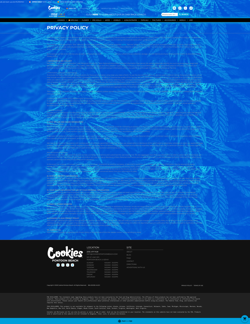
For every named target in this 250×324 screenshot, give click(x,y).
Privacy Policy (186, 285)
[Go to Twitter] (185, 8)
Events (96, 8)
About (129, 252)
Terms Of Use (198, 285)
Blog (129, 255)
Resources (125, 8)
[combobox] (169, 14)
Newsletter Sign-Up (109, 8)
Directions (132, 264)
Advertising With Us (136, 267)
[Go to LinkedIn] (191, 8)
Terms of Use (108, 54)
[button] (244, 318)
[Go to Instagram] (179, 8)
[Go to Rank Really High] (125, 321)
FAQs (129, 258)
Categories (83, 8)
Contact (130, 261)
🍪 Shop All (71, 8)
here (123, 44)
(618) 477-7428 (92, 252)
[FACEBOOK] (174, 8)
